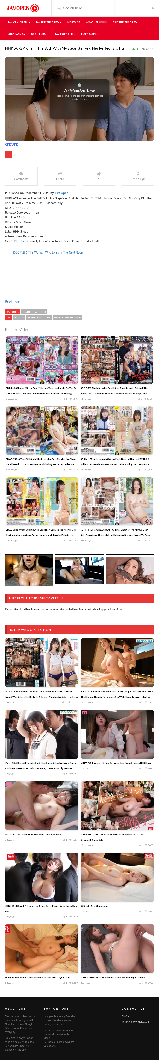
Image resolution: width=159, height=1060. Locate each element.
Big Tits (19, 241)
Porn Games (89, 33)
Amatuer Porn (96, 22)
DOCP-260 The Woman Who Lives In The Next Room (48, 252)
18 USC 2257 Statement (135, 1022)
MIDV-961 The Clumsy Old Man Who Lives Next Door (33, 834)
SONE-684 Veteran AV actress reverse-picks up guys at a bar (38, 977)
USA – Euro (39, 33)
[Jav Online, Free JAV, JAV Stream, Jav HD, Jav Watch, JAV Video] (22, 8)
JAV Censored (18, 22)
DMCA (125, 1016)
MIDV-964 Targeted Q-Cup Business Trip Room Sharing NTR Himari (116, 763)
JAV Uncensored (48, 22)
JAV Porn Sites (65, 33)
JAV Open (62, 193)
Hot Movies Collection (30, 629)
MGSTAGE (73, 22)
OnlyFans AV (16, 33)
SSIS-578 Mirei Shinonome (94, 906)
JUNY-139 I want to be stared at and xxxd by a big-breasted (113, 977)
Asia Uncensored (125, 22)
